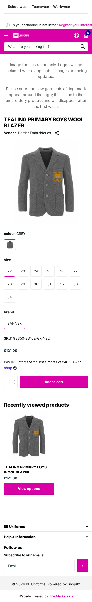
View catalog (7, 35)
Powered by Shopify (63, 584)
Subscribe (82, 565)
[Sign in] (76, 35)
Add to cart (54, 382)
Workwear (61, 6)
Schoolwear (18, 6)
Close (46, 526)
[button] (16, 377)
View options (29, 489)
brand (9, 312)
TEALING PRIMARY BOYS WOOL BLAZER (25, 469)
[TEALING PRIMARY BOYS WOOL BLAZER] (29, 436)
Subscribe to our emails (24, 555)
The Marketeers (61, 596)
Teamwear (40, 6)
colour (15, 233)
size (7, 260)
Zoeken (82, 46)
